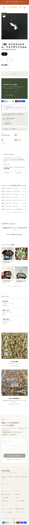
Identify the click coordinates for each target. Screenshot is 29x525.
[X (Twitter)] (6, 484)
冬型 (16, 135)
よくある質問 (5, 497)
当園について (18, 494)
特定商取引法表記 (19, 509)
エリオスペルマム (5, 135)
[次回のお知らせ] (26, 2)
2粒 (5, 54)
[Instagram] (3, 484)
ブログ (17, 497)
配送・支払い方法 (6, 494)
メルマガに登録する (10, 95)
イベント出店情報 (19, 501)
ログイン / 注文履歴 (7, 512)
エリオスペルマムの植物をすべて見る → (14, 286)
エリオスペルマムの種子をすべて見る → (14, 212)
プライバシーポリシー (20, 512)
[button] (4, 8)
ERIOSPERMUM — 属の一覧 (22, 41)
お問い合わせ (5, 501)
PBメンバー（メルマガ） (8, 509)
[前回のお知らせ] (3, 2)
